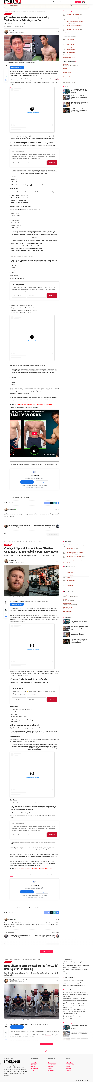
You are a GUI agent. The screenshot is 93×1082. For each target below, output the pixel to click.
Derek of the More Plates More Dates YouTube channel (35, 856)
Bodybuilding (8, 544)
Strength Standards (73, 973)
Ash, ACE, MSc (26, 979)
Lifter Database (75, 982)
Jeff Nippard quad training (25, 907)
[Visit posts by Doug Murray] (6, 509)
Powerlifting (8, 962)
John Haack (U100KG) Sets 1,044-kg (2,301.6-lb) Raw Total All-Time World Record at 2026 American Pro (76, 1016)
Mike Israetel (44, 854)
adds (50, 240)
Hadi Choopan (70, 47)
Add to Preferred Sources (17, 67)
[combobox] (78, 5)
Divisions (46, 5)
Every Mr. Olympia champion (69, 57)
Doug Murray (13, 30)
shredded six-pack (41, 847)
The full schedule (66, 32)
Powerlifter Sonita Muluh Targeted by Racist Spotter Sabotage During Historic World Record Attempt (75, 1000)
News (56, 5)
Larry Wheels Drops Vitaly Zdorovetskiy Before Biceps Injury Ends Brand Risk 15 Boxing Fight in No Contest (79, 110)
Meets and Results (74, 985)
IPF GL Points (72, 967)
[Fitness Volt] (12, 2)
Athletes (31, 5)
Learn (51, 5)
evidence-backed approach (45, 617)
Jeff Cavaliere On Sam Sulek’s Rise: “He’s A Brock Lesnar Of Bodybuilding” (34, 404)
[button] (78, 2)
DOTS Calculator (76, 965)
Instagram (34, 485)
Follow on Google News (42, 482)
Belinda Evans (13, 1075)
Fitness (16, 497)
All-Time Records (74, 984)
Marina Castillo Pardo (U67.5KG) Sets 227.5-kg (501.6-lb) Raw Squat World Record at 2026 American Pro (74, 1011)
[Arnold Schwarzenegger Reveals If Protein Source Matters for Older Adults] (66, 104)
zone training (26, 497)
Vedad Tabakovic (13, 979)
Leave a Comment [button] (54, 534)
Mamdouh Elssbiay (71, 49)
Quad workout (40, 907)
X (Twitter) (39, 485)
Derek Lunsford (70, 39)
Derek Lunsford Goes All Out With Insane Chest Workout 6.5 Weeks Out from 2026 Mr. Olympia (79, 91)
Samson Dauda (70, 41)
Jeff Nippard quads (33, 907)
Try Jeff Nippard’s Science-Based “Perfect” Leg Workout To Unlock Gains (33, 868)
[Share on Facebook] (6, 70)
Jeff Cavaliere (20, 497)
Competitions (38, 5)
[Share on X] (6, 73)
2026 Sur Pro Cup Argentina (73, 14)
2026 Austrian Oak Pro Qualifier (74, 25)
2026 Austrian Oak (71, 18)
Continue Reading (46, 951)
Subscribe (52, 162)
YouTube (45, 485)
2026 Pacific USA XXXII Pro (73, 29)
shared (33, 749)
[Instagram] (58, 510)
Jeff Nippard (17, 907)
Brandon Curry (70, 54)
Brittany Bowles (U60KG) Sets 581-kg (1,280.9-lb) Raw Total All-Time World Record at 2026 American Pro (76, 1005)
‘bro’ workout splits (28, 391)
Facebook (30, 485)
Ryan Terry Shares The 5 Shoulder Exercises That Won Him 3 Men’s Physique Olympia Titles (79, 97)
